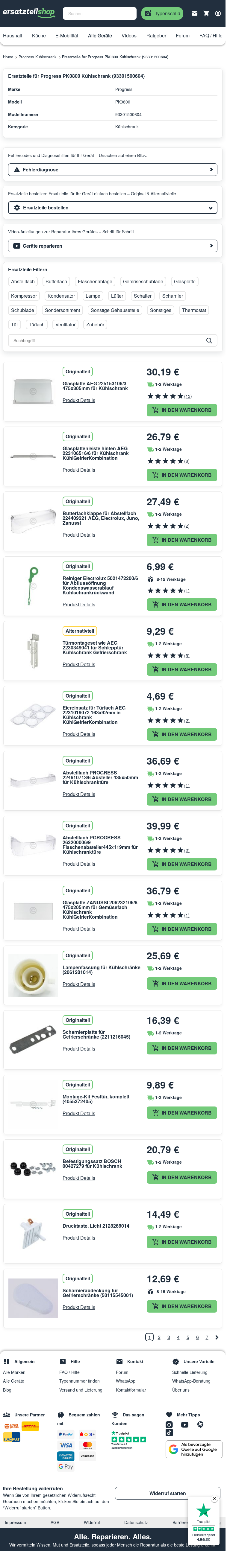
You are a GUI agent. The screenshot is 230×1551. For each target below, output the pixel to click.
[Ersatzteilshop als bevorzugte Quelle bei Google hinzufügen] (194, 1449)
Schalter (143, 295)
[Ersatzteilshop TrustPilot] (121, 1433)
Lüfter (117, 295)
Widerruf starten (167, 1493)
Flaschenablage (95, 281)
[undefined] (216, 1337)
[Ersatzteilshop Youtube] (187, 1424)
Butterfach (56, 281)
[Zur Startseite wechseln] (29, 13)
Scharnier (172, 295)
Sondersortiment (62, 310)
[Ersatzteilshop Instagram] (171, 1424)
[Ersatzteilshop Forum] (202, 1424)
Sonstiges (160, 310)
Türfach (37, 324)
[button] (12, 36)
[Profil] (218, 13)
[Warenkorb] (206, 13)
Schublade (22, 310)
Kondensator (61, 295)
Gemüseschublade (143, 281)
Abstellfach (23, 281)
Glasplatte (185, 281)
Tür (14, 324)
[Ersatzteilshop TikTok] (171, 1432)
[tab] (112, 169)
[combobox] (100, 13)
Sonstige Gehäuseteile (115, 310)
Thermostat (194, 310)
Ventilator (65, 324)
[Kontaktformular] (194, 13)
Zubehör (95, 324)
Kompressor (24, 295)
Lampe (93, 295)
